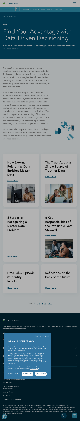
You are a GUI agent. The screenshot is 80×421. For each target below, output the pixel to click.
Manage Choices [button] (13, 373)
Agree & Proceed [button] (41, 373)
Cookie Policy (34, 368)
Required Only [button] (27, 373)
